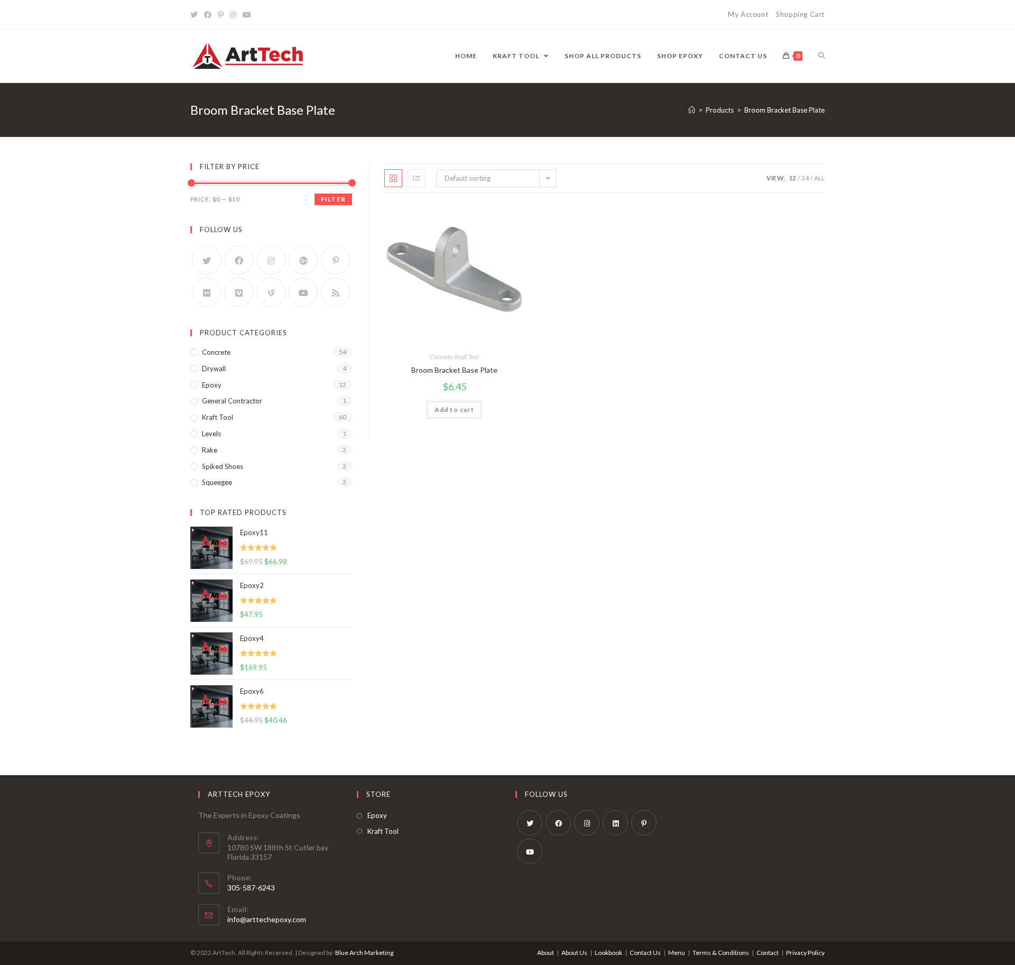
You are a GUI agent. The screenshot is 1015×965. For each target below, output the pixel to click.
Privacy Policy (805, 953)
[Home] (691, 110)
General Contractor (232, 401)
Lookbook (608, 953)
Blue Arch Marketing (364, 953)
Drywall (214, 368)
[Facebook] (208, 15)
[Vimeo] (238, 292)
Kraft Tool (467, 357)
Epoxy (212, 385)
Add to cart (454, 409)
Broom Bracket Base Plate (454, 369)
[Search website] (821, 56)
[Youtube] (246, 15)
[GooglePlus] (303, 259)
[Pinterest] (221, 15)
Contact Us (645, 953)
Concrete (441, 357)
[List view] (417, 178)
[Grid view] (393, 178)
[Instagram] (233, 15)
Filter (333, 199)
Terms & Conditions (721, 953)
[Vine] (270, 292)
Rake (209, 450)
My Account (748, 14)
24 (805, 178)
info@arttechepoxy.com (266, 919)
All (819, 178)
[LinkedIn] (615, 822)
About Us (574, 953)
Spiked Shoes (222, 466)
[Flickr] (206, 292)
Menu (676, 953)
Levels (211, 433)
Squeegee (217, 482)
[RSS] (335, 292)
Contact (767, 953)
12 (792, 178)
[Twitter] (195, 15)
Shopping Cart (800, 14)
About (545, 953)
